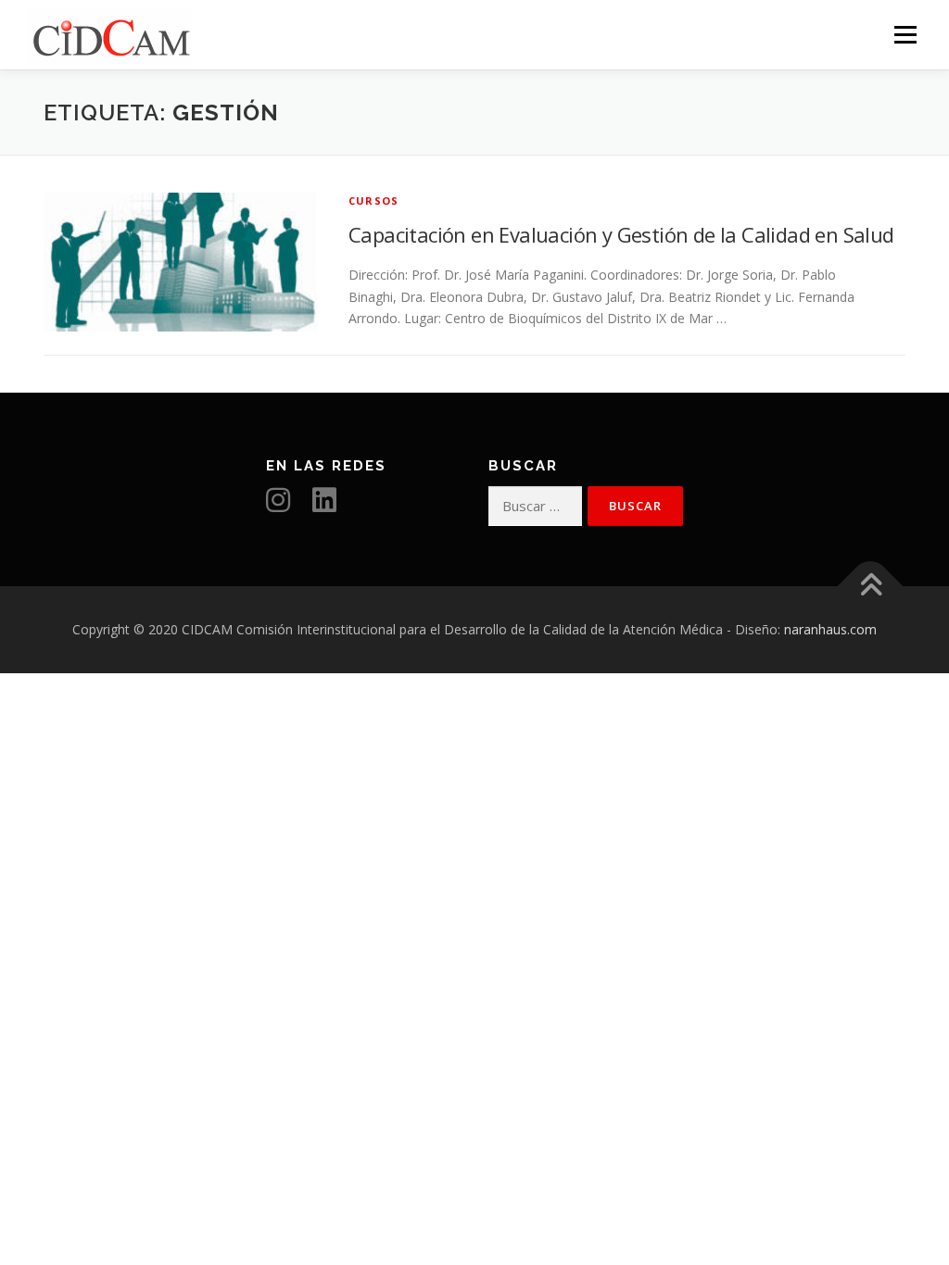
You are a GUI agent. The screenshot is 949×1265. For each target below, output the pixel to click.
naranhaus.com (830, 629)
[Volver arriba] (871, 587)
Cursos (373, 200)
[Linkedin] (333, 505)
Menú (905, 35)
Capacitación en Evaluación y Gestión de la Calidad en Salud (621, 234)
